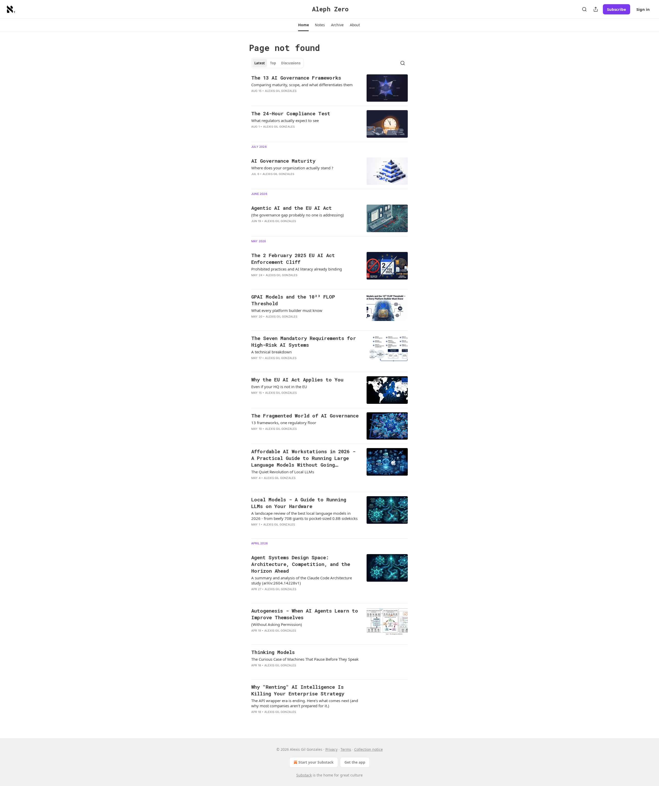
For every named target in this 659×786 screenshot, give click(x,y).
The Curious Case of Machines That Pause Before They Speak (305, 659)
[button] (303, 25)
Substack (304, 775)
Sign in (643, 9)
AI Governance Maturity (283, 161)
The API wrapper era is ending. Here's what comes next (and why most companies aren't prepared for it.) (304, 703)
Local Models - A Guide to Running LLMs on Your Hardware (298, 502)
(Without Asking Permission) (276, 624)
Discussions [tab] (290, 63)
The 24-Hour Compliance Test (290, 113)
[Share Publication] (596, 9)
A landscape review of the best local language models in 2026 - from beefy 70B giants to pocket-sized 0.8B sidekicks (304, 516)
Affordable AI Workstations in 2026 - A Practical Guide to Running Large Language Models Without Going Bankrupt (303, 458)
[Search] (584, 9)
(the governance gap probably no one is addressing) (297, 214)
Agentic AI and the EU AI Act (291, 208)
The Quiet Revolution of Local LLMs (282, 471)
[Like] (254, 97)
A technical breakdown (271, 351)
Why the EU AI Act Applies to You (297, 379)
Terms (346, 749)
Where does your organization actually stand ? (292, 167)
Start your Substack (316, 762)
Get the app (354, 762)
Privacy (331, 749)
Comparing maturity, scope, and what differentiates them (302, 84)
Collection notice (368, 749)
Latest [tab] (259, 63)
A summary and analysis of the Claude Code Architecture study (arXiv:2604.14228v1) (301, 580)
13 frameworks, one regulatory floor (283, 422)
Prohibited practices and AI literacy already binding (296, 269)
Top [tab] (273, 63)
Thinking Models (273, 652)
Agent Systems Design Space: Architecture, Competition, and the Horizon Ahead (300, 564)
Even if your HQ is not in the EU (279, 386)
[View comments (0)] (288, 133)
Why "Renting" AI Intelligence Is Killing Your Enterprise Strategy (297, 690)
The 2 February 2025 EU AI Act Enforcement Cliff (293, 258)
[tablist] (277, 63)
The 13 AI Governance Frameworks (296, 77)
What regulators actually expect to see (285, 120)
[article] (329, 88)
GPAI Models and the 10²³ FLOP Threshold (293, 300)
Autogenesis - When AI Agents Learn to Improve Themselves (304, 614)
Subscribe (616, 9)
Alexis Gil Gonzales (281, 91)
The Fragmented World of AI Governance (305, 415)
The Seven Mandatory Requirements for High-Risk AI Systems (303, 341)
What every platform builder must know (286, 310)
